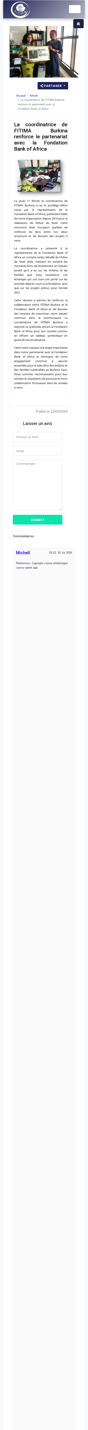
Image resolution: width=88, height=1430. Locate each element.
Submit (38, 520)
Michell (23, 552)
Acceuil (20, 95)
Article (34, 95)
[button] (78, 23)
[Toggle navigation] (75, 9)
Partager (53, 86)
